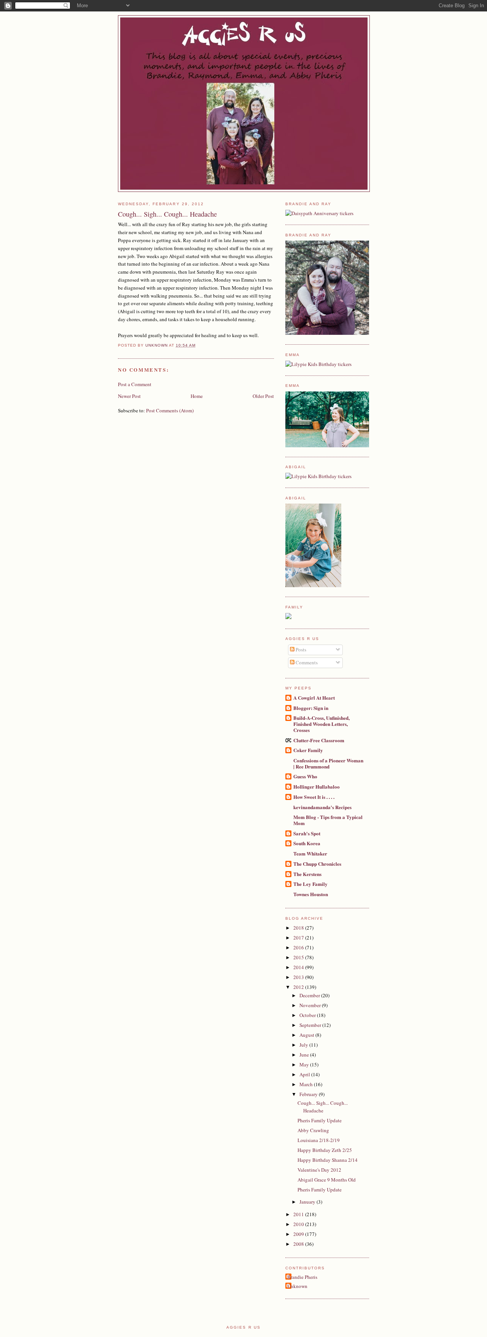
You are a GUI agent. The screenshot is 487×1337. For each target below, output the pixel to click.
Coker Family (308, 750)
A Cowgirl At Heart (314, 697)
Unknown (297, 1286)
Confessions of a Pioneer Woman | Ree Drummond (328, 763)
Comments (306, 662)
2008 (299, 1243)
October (308, 1015)
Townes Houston (310, 894)
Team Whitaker (310, 853)
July (304, 1044)
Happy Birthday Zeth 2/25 (325, 1150)
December (310, 995)
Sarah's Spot (306, 833)
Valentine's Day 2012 (319, 1169)
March (306, 1084)
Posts (300, 649)
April (305, 1074)
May (304, 1064)
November (310, 1005)
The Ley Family (310, 883)
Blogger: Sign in (310, 707)
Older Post (263, 396)
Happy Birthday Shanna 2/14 (328, 1159)
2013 (299, 977)
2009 (299, 1234)
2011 (299, 1214)
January (308, 1201)
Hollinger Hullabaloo (316, 786)
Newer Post (129, 396)
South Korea (306, 843)
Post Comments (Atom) (170, 410)
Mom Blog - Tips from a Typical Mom (328, 820)
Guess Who (305, 776)
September (310, 1025)
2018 (299, 927)
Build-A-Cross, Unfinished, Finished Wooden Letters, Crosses (321, 723)
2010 (299, 1224)
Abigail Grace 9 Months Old (327, 1179)
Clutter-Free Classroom (318, 740)
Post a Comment (134, 384)
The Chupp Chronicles (317, 863)
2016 (299, 947)
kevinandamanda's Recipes (322, 807)
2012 (299, 987)
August (307, 1034)
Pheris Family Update (320, 1120)
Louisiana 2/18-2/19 (319, 1140)
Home (197, 396)
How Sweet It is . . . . (313, 796)
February (309, 1094)
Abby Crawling (313, 1130)
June (304, 1054)
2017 (299, 937)
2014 (299, 967)
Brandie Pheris (302, 1277)
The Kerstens (307, 874)
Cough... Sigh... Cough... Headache (323, 1106)
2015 (299, 957)
